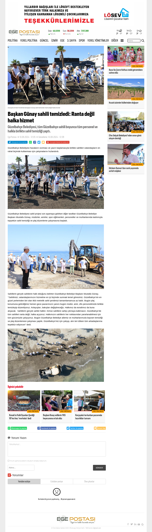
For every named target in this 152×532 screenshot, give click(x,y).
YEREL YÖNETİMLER (98, 40)
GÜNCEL (44, 40)
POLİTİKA (13, 40)
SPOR (82, 40)
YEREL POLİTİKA (28, 40)
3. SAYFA (71, 40)
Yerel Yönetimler (20, 108)
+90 (86, 528)
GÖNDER (99, 468)
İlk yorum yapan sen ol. (68, 499)
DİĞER (114, 40)
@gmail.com (97, 528)
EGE (62, 40)
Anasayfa (10, 108)
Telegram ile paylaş (19, 142)
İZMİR (54, 40)
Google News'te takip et (59, 142)
